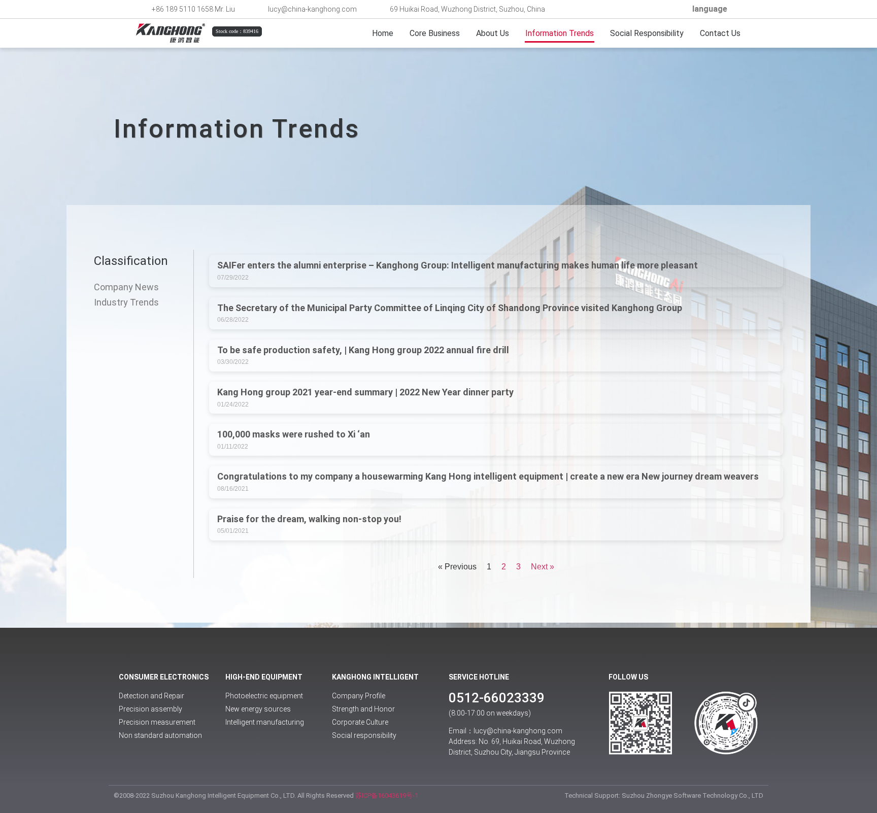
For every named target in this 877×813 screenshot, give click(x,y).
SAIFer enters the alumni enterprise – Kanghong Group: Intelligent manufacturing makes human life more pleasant (457, 265)
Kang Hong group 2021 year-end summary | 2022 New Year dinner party (365, 392)
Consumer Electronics (164, 677)
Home (382, 33)
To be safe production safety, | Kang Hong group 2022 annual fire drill (363, 350)
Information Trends (559, 33)
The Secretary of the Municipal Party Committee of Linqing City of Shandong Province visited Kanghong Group (449, 307)
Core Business (435, 33)
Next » (542, 566)
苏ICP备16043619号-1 (386, 795)
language (709, 9)
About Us (492, 33)
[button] (674, 9)
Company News (126, 287)
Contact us (720, 33)
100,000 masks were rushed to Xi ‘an (293, 434)
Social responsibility (647, 33)
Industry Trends (126, 302)
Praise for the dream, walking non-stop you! (309, 519)
